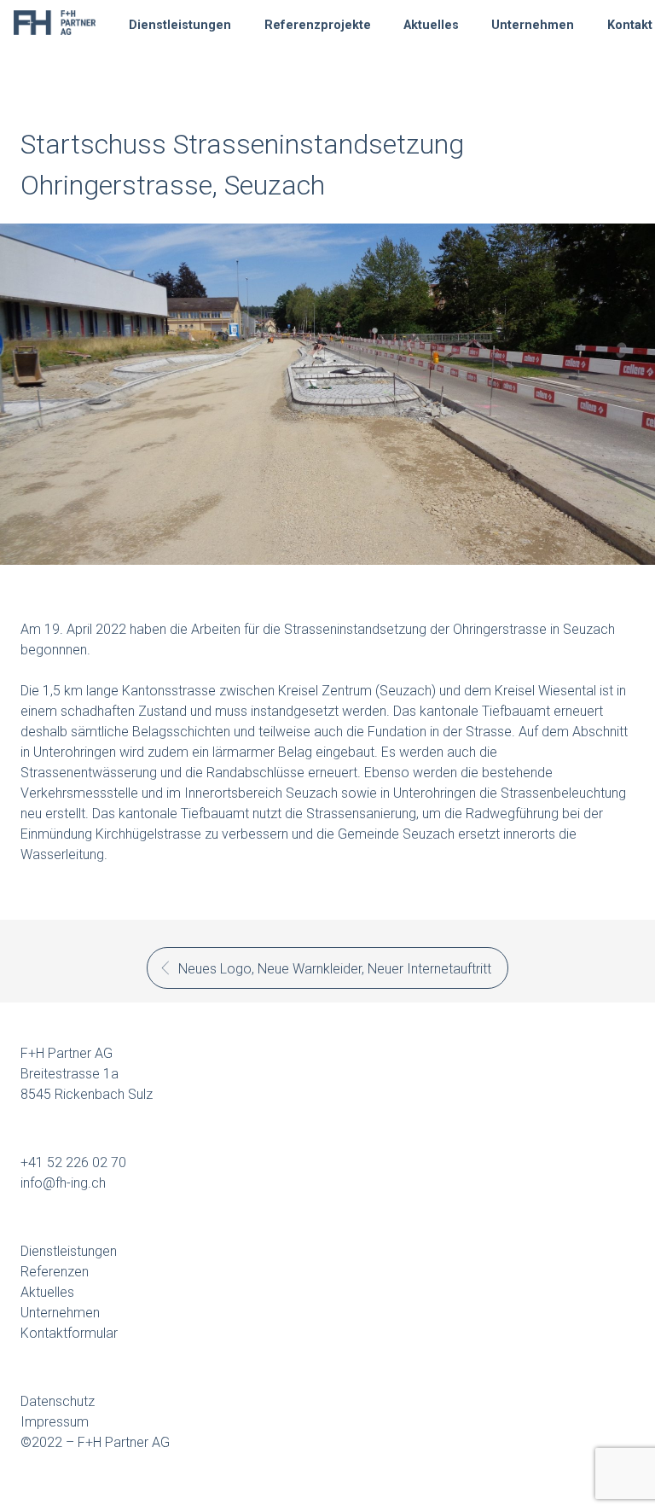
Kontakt (629, 25)
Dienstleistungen (180, 25)
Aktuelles (431, 25)
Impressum (54, 1422)
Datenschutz (57, 1401)
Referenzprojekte (317, 25)
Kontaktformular (69, 1333)
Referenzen (54, 1272)
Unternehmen (532, 25)
